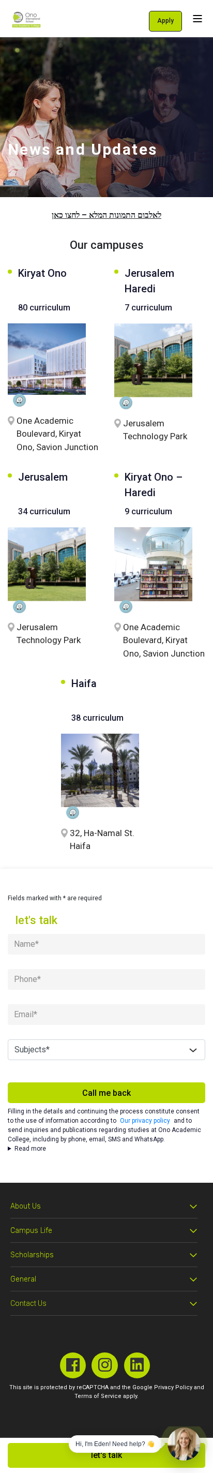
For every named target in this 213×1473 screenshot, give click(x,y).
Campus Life (31, 1230)
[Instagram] (105, 1365)
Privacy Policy (173, 1387)
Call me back (106, 1093)
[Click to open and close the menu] (197, 18)
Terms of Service (97, 1396)
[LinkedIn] (137, 1365)
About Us (25, 1206)
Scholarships (32, 1255)
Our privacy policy (145, 1120)
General (23, 1279)
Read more (30, 1148)
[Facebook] (73, 1365)
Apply (165, 20)
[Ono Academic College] (26, 19)
